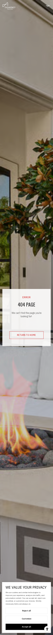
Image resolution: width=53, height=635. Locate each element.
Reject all (26, 611)
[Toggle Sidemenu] (48, 6)
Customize (26, 619)
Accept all (26, 627)
